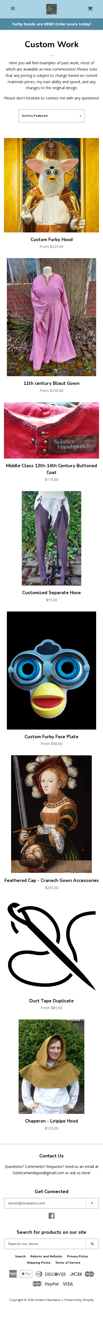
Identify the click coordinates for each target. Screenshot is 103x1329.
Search (20, 1256)
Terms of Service (67, 1263)
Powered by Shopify (79, 1300)
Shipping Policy (38, 1263)
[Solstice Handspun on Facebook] (51, 1216)
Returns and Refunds (46, 1256)
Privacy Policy (77, 1256)
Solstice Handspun (48, 1300)
